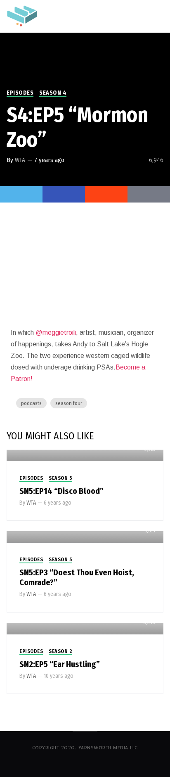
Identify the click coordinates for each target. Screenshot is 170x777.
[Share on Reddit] (106, 194)
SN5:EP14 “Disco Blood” (61, 491)
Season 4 (52, 92)
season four (68, 403)
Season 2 (60, 651)
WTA (20, 160)
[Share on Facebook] (63, 194)
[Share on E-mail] (149, 194)
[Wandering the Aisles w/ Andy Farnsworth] (22, 15)
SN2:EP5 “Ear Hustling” (59, 664)
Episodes (20, 92)
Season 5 (60, 478)
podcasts (31, 403)
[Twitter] (21, 194)
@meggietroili (55, 332)
